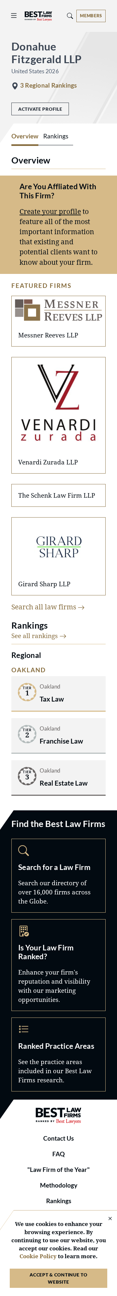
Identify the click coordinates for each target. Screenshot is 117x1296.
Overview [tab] (24, 136)
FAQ (58, 1154)
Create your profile (50, 211)
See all (35, 636)
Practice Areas (58, 1054)
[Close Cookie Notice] (106, 1219)
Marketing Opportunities (58, 965)
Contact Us (58, 1138)
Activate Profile (40, 109)
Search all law (44, 606)
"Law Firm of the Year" (58, 1169)
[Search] (70, 16)
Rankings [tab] (55, 136)
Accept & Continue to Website (58, 1278)
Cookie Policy (38, 1256)
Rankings (58, 1200)
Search (58, 875)
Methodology (58, 1185)
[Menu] (14, 16)
